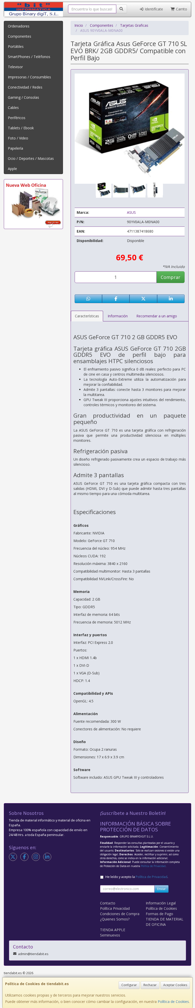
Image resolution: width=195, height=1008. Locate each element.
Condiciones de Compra (119, 913)
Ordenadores (18, 26)
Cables (13, 107)
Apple (12, 168)
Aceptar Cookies (175, 985)
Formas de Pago (159, 913)
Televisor (15, 66)
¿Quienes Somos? (114, 919)
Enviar (161, 889)
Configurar (129, 985)
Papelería (15, 148)
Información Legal (161, 903)
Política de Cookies (173, 1001)
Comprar (170, 277)
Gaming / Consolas (23, 97)
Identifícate (153, 9)
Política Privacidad (115, 908)
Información (118, 316)
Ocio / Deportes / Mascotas (31, 158)
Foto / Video (18, 138)
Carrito (181, 9)
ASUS (131, 212)
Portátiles (16, 46)
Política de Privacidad (153, 866)
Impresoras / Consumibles (29, 77)
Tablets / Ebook (21, 127)
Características (87, 316)
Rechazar (150, 985)
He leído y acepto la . (136, 877)
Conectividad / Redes (25, 87)
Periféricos (16, 117)
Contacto (107, 903)
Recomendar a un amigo (156, 316)
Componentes (19, 36)
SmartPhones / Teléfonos (29, 56)
